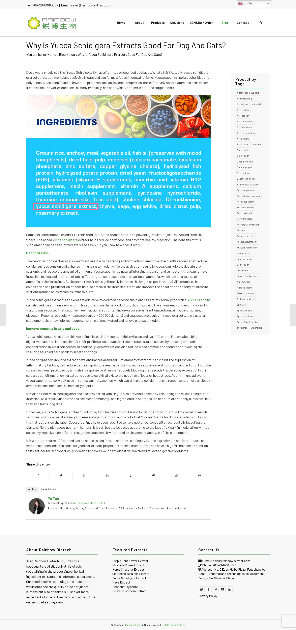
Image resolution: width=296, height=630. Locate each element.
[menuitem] (121, 22)
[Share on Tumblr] (130, 475)
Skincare (241, 304)
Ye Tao (53, 498)
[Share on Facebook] (38, 475)
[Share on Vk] (153, 475)
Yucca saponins (199, 300)
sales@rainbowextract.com (91, 5)
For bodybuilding (246, 201)
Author (32, 489)
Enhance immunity (246, 178)
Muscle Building (245, 287)
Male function (243, 281)
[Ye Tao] (37, 513)
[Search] (261, 22)
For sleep (241, 230)
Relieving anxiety (245, 299)
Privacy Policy (207, 596)
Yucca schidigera (65, 240)
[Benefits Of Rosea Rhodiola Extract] (3, 315)
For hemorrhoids (245, 207)
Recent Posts (49, 489)
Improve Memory (245, 259)
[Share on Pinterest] (84, 475)
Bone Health (243, 150)
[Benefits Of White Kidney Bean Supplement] (293, 315)
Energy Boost (243, 173)
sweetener (242, 327)
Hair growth (243, 253)
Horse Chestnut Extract (128, 569)
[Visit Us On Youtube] (222, 591)
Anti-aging (242, 104)
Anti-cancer (243, 115)
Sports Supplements (247, 322)
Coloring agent (244, 167)
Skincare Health (245, 310)
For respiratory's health (248, 224)
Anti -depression (245, 127)
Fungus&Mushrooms (247, 247)
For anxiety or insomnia (248, 196)
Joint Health (243, 264)
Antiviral (257, 144)
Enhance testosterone (248, 184)
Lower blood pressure (248, 276)
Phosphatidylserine (125, 587)
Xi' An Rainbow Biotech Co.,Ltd (87, 503)
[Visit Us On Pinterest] (215, 591)
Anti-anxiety (243, 110)
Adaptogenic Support (248, 92)
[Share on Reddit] (176, 475)
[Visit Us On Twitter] (201, 591)
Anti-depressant (245, 121)
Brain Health (243, 155)
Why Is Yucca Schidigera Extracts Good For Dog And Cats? (126, 45)
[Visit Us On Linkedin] (230, 591)
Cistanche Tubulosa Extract (130, 573)
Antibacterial (243, 138)
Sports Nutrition (245, 316)
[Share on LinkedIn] (107, 475)
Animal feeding (244, 98)
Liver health (242, 270)
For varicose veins (245, 236)
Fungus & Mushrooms (247, 241)
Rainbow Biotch (133, 625)
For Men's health (245, 213)
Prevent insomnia (245, 293)
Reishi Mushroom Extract (129, 591)
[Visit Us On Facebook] (208, 591)
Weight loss (256, 327)
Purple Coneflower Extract (130, 561)
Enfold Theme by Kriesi (173, 625)
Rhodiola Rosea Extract (128, 565)
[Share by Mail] (199, 475)
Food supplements (246, 190)
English (248, 3)
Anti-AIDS (256, 104)
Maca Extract (121, 582)
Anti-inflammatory (246, 133)
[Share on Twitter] (61, 475)
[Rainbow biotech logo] (52, 22)
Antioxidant (243, 144)
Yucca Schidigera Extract (129, 578)
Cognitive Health (245, 161)
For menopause (244, 218)
